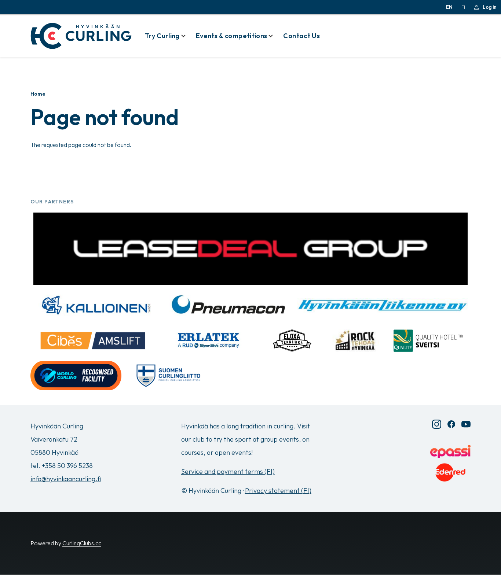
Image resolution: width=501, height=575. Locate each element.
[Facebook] (451, 424)
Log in (490, 7)
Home (37, 94)
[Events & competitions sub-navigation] (275, 36)
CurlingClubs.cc (81, 543)
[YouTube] (466, 424)
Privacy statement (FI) (278, 490)
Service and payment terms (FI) (228, 471)
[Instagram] (436, 424)
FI (463, 7)
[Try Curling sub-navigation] (188, 36)
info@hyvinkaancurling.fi (65, 479)
